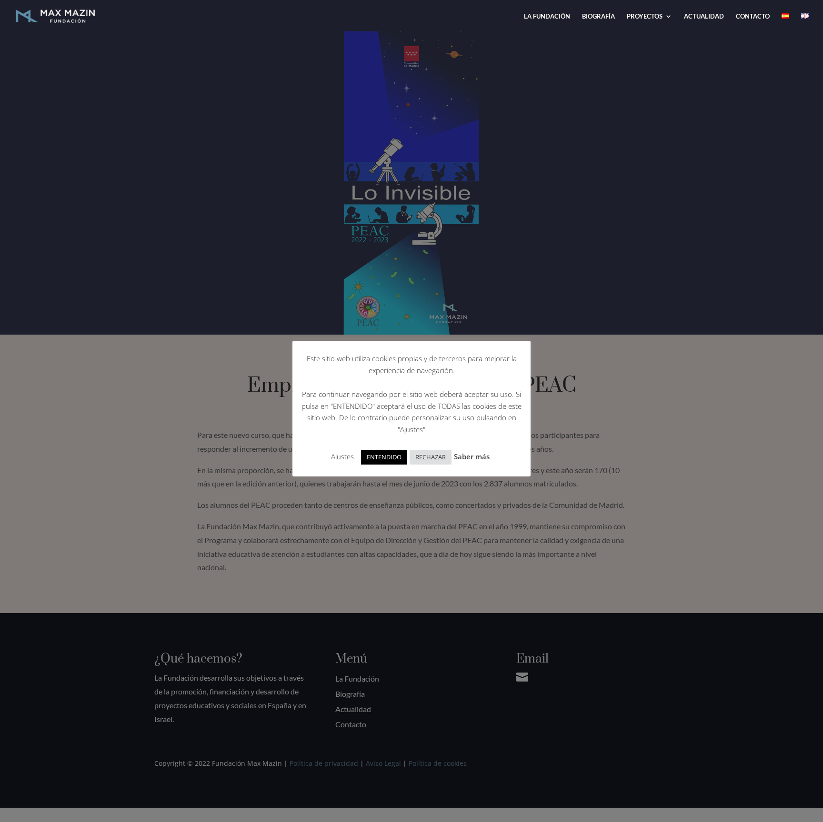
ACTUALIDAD (704, 16)
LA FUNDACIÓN (547, 16)
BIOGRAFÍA (598, 16)
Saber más (472, 456)
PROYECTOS (644, 16)
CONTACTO (753, 16)
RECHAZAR (430, 457)
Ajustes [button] (342, 456)
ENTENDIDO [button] (384, 457)
